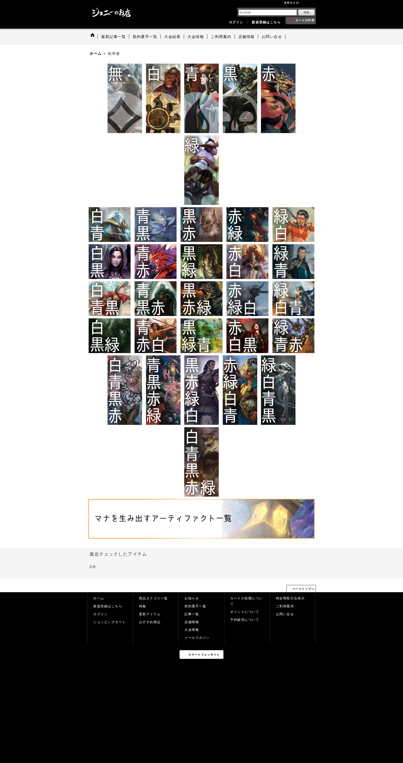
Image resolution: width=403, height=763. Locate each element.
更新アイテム (150, 614)
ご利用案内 (285, 606)
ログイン (236, 22)
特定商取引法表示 (290, 598)
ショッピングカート (109, 622)
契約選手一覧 (195, 606)
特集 (142, 606)
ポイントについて (244, 612)
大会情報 (191, 630)
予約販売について (244, 620)
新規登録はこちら (266, 22)
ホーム (98, 598)
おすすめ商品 (150, 622)
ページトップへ (303, 589)
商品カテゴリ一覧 (153, 598)
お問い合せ (285, 614)
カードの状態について (246, 601)
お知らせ (191, 598)
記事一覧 (191, 614)
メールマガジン (197, 637)
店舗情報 (191, 622)
